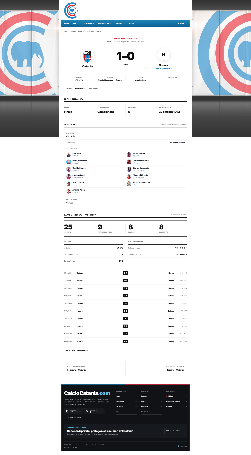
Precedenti (93, 88)
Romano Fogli (78, 175)
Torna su (183, 446)
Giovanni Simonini (141, 161)
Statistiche (103, 23)
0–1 (125, 303)
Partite (73, 32)
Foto (131, 23)
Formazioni (80, 88)
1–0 (125, 311)
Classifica (119, 406)
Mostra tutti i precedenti (77, 350)
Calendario (120, 401)
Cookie (94, 445)
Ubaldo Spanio (79, 168)
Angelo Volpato (79, 190)
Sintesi (69, 88)
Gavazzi (69, 203)
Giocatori (144, 401)
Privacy (88, 445)
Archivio (119, 23)
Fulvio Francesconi (141, 182)
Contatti (169, 406)
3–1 (125, 273)
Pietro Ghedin (139, 153)
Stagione (88, 23)
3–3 (125, 281)
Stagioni (144, 396)
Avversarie (145, 412)
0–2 (125, 318)
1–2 (125, 341)
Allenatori (144, 406)
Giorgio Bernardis (141, 168)
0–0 (125, 326)
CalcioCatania (87, 393)
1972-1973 (82, 32)
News (75, 23)
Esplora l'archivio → (174, 431)
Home (66, 23)
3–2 (125, 288)
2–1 (125, 296)
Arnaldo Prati (140, 80)
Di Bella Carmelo (177, 143)
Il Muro (181, 23)
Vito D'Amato (78, 182)
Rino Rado (76, 153)
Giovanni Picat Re (141, 175)
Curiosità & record (173, 401)
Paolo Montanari (79, 161)
